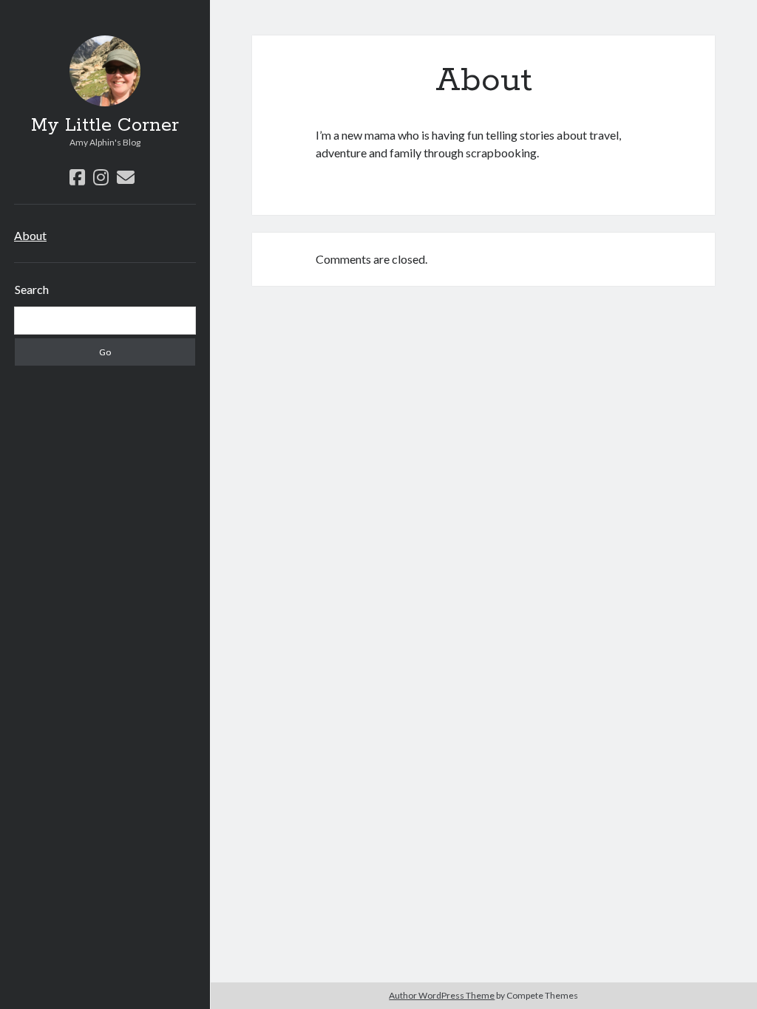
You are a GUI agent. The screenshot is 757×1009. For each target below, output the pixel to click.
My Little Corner (105, 125)
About (30, 235)
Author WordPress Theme (442, 995)
